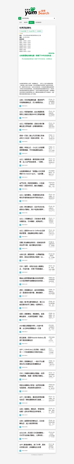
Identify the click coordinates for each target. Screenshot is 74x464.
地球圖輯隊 (38, 22)
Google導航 (32, 31)
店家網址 (39, 31)
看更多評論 (51, 53)
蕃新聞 (25, 22)
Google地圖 (23, 31)
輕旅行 (31, 22)
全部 (20, 22)
